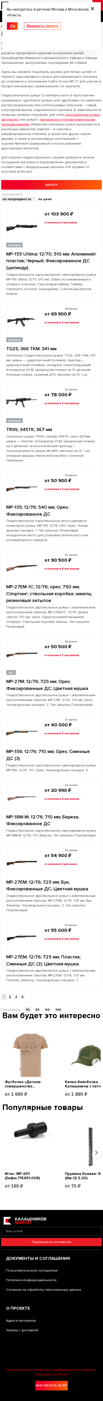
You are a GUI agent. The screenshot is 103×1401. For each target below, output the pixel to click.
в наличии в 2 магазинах (62, 322)
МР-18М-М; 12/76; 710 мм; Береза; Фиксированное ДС (42, 820)
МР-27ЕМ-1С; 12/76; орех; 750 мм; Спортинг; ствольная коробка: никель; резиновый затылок (49, 593)
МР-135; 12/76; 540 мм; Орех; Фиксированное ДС (37, 510)
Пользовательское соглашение (32, 1270)
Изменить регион (42, 25)
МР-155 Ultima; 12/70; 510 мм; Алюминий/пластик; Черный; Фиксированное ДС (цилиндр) (51, 261)
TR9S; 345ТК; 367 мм (29, 429)
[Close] (92, 9)
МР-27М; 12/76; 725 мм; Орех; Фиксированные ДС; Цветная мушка (47, 685)
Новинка (14, 245)
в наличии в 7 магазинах (62, 655)
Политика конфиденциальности (31, 1280)
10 (27, 1010)
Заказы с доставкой (22, 1330)
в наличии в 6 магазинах (62, 799)
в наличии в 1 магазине (61, 222)
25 (37, 1010)
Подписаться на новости (51, 1242)
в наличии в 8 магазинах (62, 569)
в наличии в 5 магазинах (62, 733)
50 (47, 1010)
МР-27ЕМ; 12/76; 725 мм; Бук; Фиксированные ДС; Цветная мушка (47, 885)
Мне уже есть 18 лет (51, 1385)
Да (12, 25)
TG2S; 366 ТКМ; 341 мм (31, 349)
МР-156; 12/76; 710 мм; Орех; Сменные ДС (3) (48, 755)
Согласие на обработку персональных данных (43, 1290)
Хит (11, 673)
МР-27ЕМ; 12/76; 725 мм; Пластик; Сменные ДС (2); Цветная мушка (43, 960)
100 (58, 1010)
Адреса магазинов (21, 1321)
